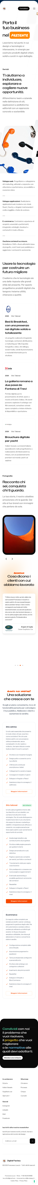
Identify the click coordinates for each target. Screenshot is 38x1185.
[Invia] (32, 1141)
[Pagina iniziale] (4, 8)
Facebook (6, 1118)
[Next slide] (12, 559)
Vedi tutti (6, 1096)
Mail (4, 1114)
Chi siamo (24, 1083)
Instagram (6, 1106)
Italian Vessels (7, 1087)
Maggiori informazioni (19, 791)
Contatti (24, 1096)
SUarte (5, 1083)
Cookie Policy (14, 1180)
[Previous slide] (6, 559)
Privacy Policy (23, 1180)
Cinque (23, 1091)
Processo (24, 1087)
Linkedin (5, 1110)
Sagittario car (7, 1091)
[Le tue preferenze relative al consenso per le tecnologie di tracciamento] (34, 1181)
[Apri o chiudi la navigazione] (34, 8)
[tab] (15, 665)
